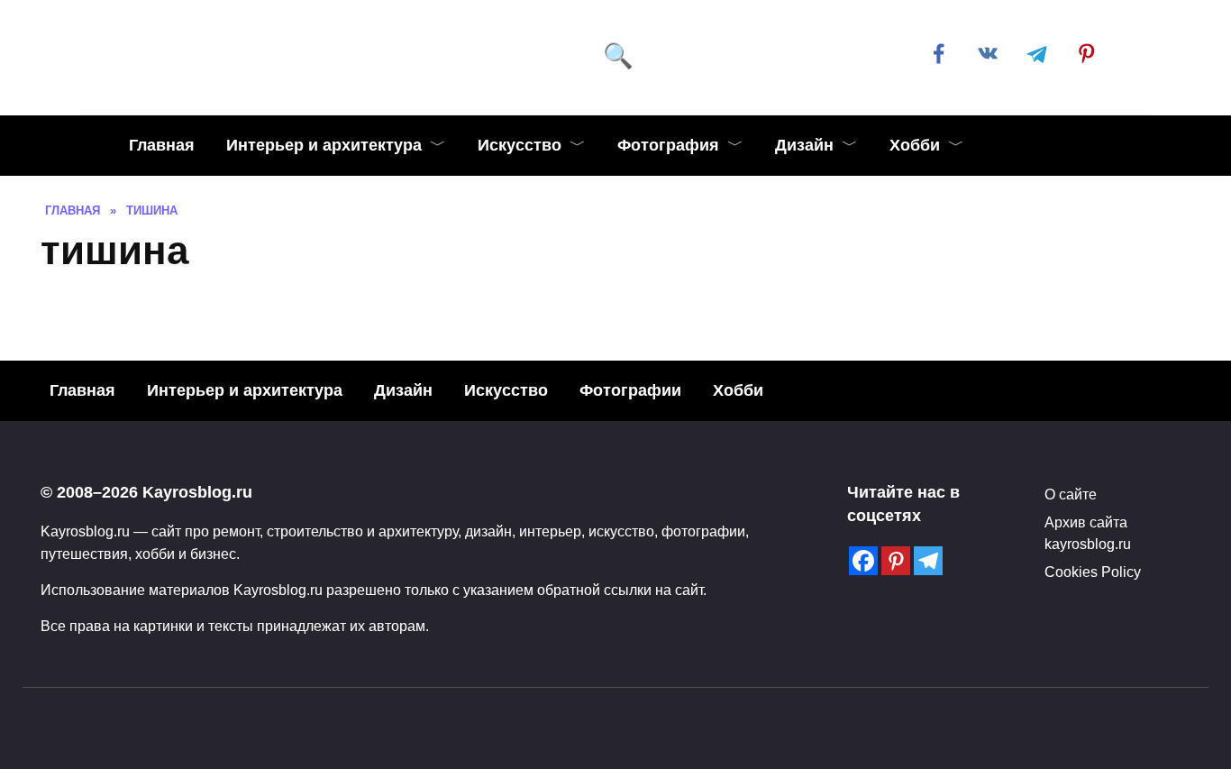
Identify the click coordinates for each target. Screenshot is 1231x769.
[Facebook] (863, 560)
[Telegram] (928, 560)
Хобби (914, 145)
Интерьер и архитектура (324, 145)
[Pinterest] (895, 560)
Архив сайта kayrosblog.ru (1087, 533)
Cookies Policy (1092, 571)
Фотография (668, 145)
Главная (162, 145)
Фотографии (630, 390)
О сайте (1070, 494)
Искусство (519, 145)
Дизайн (804, 145)
